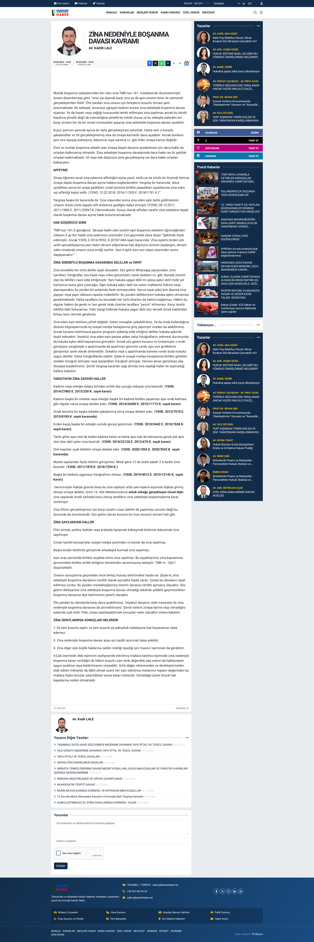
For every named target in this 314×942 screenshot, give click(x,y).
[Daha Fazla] (168, 63)
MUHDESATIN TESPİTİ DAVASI (76, 784)
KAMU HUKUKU (170, 12)
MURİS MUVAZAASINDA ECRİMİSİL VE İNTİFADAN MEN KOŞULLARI (99, 790)
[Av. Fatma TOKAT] (203, 444)
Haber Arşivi (221, 918)
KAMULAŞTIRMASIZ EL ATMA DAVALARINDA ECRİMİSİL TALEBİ (97, 802)
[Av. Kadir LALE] (69, 40)
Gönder (60, 865)
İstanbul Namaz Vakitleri (176, 912)
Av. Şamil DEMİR (222, 67)
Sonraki (181, 708)
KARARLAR (127, 12)
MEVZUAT (208, 12)
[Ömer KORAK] (203, 475)
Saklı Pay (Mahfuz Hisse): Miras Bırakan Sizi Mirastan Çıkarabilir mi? (235, 39)
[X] (222, 891)
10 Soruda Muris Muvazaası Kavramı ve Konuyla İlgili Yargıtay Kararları (100, 796)
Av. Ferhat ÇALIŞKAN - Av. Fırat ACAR (235, 81)
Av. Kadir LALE (100, 48)
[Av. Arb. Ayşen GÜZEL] (203, 53)
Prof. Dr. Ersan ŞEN (225, 97)
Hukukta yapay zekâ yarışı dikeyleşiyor (236, 71)
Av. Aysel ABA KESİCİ (225, 33)
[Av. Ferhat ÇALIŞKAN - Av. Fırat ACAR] (203, 84)
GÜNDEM (152, 931)
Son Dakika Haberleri (173, 918)
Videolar (82, 3)
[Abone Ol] (186, 63)
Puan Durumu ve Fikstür (71, 918)
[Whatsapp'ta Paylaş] (162, 63)
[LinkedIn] (234, 891)
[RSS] (240, 891)
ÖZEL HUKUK (191, 12)
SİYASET (164, 931)
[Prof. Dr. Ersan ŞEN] (203, 100)
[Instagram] (228, 891)
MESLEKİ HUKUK (147, 12)
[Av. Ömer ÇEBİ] (203, 459)
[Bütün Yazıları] (187, 737)
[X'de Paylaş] (155, 63)
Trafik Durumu (222, 912)
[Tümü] (258, 25)
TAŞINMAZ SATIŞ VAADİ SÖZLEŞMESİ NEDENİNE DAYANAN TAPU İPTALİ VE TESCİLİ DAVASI (115, 744)
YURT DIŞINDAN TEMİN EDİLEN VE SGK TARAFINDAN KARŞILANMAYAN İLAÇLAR (235, 118)
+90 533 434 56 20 (137, 891)
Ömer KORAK (220, 472)
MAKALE (111, 12)
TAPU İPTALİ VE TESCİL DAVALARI (78, 756)
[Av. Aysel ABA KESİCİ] (203, 37)
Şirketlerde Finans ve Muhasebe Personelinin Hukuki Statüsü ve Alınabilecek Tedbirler (232, 462)
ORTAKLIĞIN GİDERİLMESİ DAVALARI (80, 762)
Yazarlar (100, 3)
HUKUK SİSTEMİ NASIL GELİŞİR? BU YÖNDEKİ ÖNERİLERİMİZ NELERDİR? (235, 55)
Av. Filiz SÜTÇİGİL (223, 113)
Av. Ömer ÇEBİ (221, 456)
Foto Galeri (63, 3)
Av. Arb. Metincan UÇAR (228, 487)
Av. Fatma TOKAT (223, 440)
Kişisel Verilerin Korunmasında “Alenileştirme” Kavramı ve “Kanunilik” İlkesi (236, 103)
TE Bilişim (257, 934)
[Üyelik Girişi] (260, 3)
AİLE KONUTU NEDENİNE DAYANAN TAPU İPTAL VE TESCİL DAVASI (99, 750)
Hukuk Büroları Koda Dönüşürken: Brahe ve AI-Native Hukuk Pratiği (233, 446)
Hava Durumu (118, 912)
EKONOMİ (176, 931)
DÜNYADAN (57, 934)
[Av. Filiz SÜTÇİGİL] (203, 116)
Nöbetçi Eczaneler (68, 912)
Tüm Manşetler (118, 918)
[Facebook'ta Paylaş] (149, 63)
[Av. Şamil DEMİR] (203, 69)
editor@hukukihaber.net (140, 897)
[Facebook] (216, 891)
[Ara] (255, 12)
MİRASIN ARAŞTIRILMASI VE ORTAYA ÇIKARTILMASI (90, 778)
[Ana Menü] (261, 12)
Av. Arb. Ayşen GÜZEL (226, 49)
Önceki (60, 708)
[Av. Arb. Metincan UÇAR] (203, 491)
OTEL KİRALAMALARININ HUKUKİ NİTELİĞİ (234, 493)
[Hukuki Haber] (60, 12)
